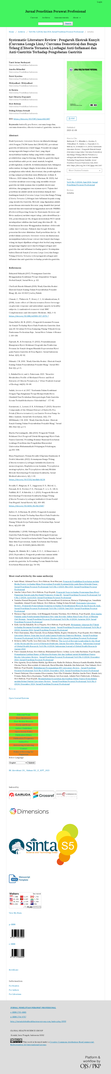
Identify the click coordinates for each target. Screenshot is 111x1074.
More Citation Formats (79, 170)
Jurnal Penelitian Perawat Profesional (55, 11)
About (76, 17)
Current (34, 17)
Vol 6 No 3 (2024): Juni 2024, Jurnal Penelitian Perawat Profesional (56, 32)
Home (11, 32)
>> (14, 688)
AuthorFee (24, 742)
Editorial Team (23, 715)
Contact (23, 748)
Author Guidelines (23, 728)
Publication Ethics (23, 735)
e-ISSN (12, 944)
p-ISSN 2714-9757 (18, 1017)
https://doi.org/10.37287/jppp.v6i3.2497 (32, 119)
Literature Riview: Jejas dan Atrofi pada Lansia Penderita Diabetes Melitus (48, 635)
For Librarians (15, 994)
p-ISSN (12, 924)
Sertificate (13, 970)
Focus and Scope (23, 725)
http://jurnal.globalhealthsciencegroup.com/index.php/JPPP (38, 1021)
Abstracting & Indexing (23, 745)
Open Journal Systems (19, 698)
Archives (46, 17)
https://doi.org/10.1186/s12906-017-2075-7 (29, 316)
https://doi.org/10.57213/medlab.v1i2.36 (27, 479)
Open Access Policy (23, 731)
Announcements (61, 17)
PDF (73, 118)
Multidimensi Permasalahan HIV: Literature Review (57, 668)
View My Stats (15, 913)
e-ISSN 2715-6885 (18, 1012)
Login (99, 2)
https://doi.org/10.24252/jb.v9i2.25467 (26, 506)
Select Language (16, 757)
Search (68, 24)
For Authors (14, 990)
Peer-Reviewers (23, 718)
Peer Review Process (23, 721)
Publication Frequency (24, 738)
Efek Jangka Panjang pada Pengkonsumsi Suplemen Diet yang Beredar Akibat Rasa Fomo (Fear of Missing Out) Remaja (58, 616)
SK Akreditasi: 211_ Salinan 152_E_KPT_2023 (29, 770)
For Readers (14, 986)
